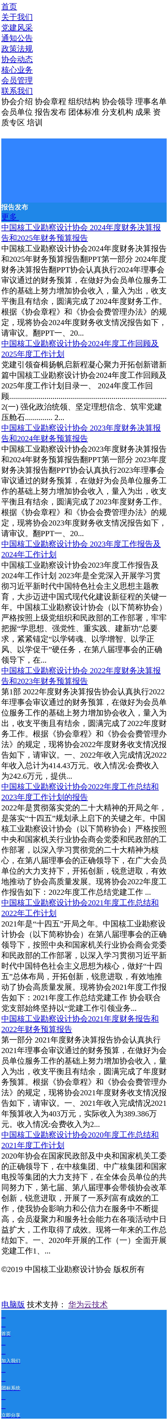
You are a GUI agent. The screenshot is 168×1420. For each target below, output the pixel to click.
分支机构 (118, 112)
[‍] (10, 216)
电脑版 (13, 1304)
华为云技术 (88, 1304)
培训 (35, 122)
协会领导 (118, 101)
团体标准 (85, 112)
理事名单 (151, 101)
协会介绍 (18, 101)
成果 (144, 112)
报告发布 (51, 112)
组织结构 (85, 101)
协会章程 (51, 101)
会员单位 (18, 112)
